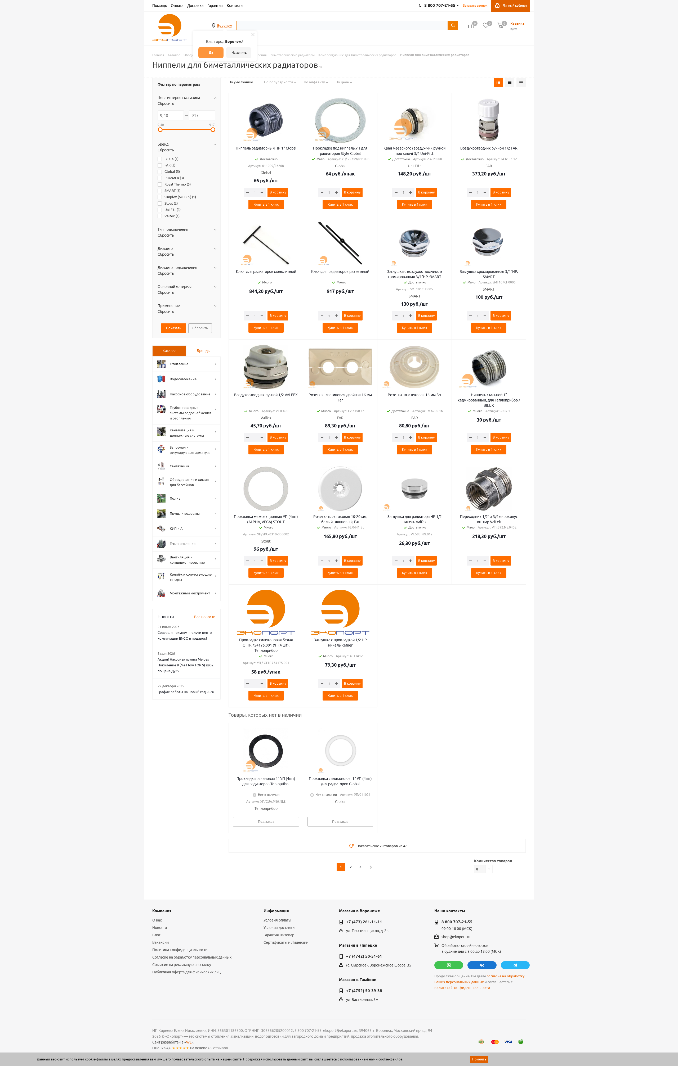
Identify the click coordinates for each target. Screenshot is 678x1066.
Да (211, 53)
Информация (276, 911)
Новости (159, 927)
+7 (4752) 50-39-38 (364, 990)
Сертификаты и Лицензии (286, 942)
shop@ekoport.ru (455, 937)
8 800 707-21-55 (456, 922)
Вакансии (160, 942)
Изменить (239, 53)
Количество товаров (493, 861)
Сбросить (166, 103)
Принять (479, 1059)
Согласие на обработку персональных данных (191, 957)
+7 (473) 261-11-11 (364, 922)
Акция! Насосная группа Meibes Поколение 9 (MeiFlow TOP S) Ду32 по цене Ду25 (185, 665)
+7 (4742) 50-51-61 (364, 956)
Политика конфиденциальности (179, 950)
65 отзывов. (218, 1048)
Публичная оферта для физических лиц (186, 972)
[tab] (169, 350)
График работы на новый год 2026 (186, 692)
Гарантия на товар (279, 935)
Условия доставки (279, 927)
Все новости (204, 617)
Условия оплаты (277, 920)
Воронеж (224, 25)
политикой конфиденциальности (462, 988)
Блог (156, 935)
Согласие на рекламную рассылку (181, 965)
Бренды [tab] (204, 351)
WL (188, 1042)
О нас (157, 920)
